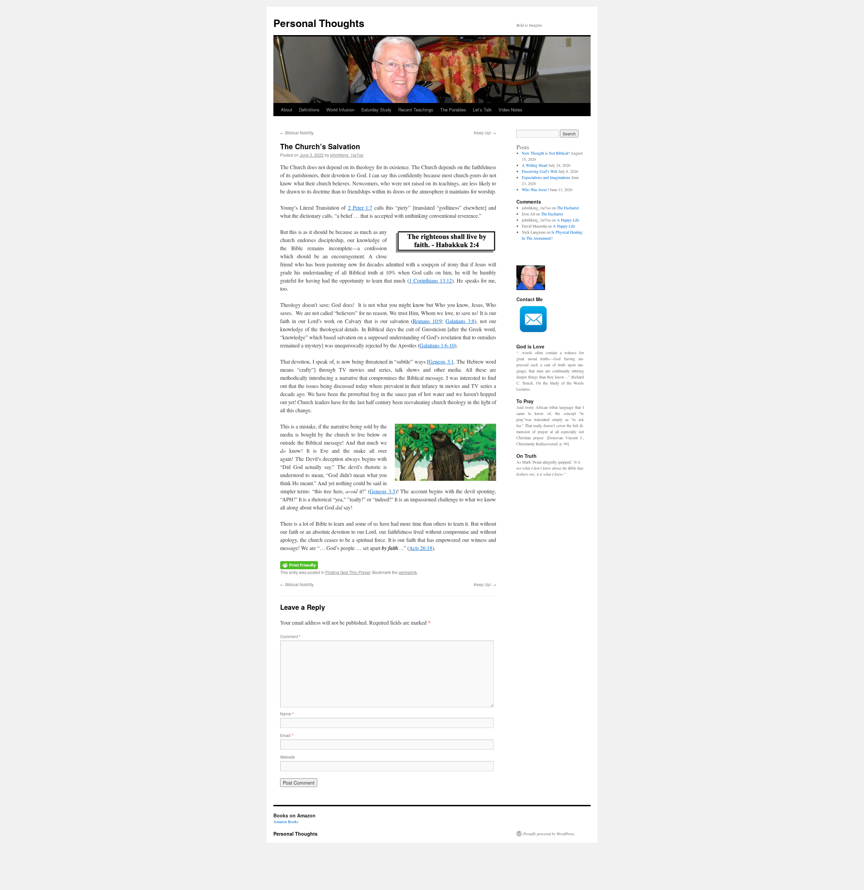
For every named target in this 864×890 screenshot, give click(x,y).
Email (286, 735)
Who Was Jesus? (535, 189)
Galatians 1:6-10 (437, 345)
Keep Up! (485, 132)
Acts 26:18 (420, 547)
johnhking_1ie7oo (346, 155)
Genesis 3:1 (441, 361)
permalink (408, 572)
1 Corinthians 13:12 (430, 280)
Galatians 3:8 (460, 320)
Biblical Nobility (297, 132)
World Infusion (340, 109)
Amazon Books (285, 821)
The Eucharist (568, 207)
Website (287, 757)
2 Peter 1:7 (360, 207)
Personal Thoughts (318, 23)
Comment (290, 636)
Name (287, 713)
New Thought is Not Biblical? (546, 153)
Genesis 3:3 (382, 491)
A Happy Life (568, 219)
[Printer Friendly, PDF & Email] (299, 564)
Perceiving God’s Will (539, 171)
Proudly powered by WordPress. (549, 833)
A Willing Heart (534, 165)
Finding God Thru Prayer (347, 572)
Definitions (309, 109)
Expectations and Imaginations (546, 177)
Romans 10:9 (427, 320)
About (286, 109)
